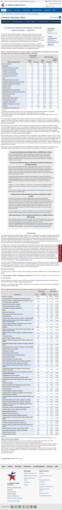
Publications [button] (26, 10)
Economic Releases (38, 466)
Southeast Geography (17, 21)
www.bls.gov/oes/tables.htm (33, 242)
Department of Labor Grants (29, 479)
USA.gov (26, 484)
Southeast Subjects (31, 21)
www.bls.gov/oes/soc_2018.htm (25, 212)
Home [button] (3, 10)
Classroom (50, 466)
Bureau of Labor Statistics (7, 14)
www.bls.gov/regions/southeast (53, 42)
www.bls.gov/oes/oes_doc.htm (25, 281)
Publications (27, 466)
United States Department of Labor (54, 1)
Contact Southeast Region (13, 501)
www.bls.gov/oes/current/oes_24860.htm (22, 133)
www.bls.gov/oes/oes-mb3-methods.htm (42, 226)
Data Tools (18, 466)
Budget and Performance (30, 475)
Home (3, 466)
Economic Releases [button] (37, 10)
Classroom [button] (47, 10)
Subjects (10, 466)
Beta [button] (54, 10)
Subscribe (59, 3)
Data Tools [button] (17, 10)
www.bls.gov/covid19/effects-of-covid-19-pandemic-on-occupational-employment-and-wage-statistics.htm (30, 191)
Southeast (29, 14)
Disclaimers (42, 484)
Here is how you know (28, 1)
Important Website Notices (44, 490)
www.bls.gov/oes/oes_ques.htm (42, 280)
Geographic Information (20, 14)
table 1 (47, 131)
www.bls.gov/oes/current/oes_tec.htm (24, 259)
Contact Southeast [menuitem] (55, 21)
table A (36, 48)
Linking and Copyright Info (46, 486)
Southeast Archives (43, 21)
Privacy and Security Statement (44, 480)
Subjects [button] (9, 10)
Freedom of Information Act (45, 476)
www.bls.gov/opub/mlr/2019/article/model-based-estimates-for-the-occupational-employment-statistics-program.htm (31, 224)
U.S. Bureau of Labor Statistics (15, 5)
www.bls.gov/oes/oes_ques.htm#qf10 (43, 212)
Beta (56, 466)
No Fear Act (27, 482)
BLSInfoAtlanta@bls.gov (52, 40)
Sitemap (41, 473)
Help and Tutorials (44, 493)
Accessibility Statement (45, 495)
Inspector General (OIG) (30, 473)
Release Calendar (53, 3)
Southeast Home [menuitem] (6, 21)
